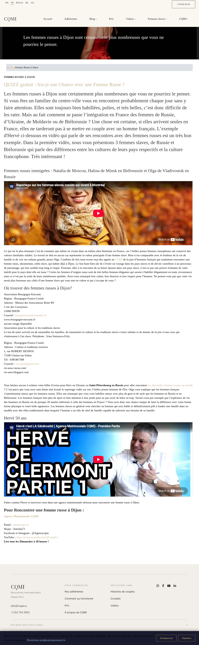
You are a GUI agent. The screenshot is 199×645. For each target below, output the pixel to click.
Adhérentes (70, 18)
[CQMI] (10, 19)
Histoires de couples (123, 591)
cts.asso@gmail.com (27, 363)
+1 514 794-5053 (20, 612)
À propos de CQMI (76, 612)
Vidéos (115, 605)
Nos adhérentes (74, 591)
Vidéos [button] (130, 18)
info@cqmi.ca (21, 524)
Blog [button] (92, 18)
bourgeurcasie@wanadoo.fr (31, 315)
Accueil (47, 18)
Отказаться (166, 638)
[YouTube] (168, 585)
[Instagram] (157, 585)
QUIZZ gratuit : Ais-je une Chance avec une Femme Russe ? (64, 84)
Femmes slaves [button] (156, 18)
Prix (111, 18)
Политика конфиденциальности (46, 640)
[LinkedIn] (175, 585)
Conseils (115, 598)
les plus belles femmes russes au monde (170, 385)
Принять (186, 638)
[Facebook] (163, 585)
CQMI (118, 259)
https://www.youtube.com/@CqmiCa (37, 537)
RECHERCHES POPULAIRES (27, 625)
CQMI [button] (182, 18)
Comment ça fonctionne (79, 598)
